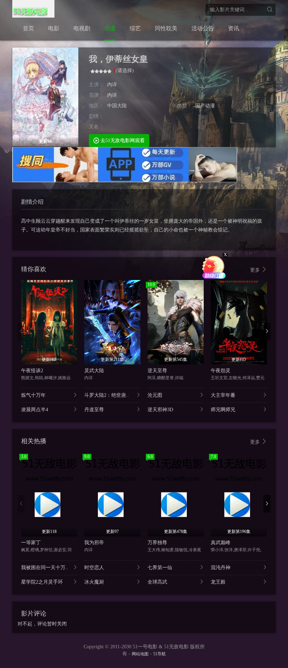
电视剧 (81, 28)
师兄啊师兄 (223, 409)
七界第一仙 (160, 567)
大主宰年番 (223, 395)
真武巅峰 (220, 542)
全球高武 (157, 582)
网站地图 (140, 653)
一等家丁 (31, 542)
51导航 (159, 653)
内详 (112, 84)
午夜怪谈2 (32, 370)
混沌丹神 (220, 567)
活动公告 (202, 28)
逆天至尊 (157, 370)
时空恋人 (94, 567)
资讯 (233, 28)
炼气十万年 (33, 395)
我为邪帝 (94, 542)
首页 (28, 28)
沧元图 (155, 395)
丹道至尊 (94, 409)
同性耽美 (166, 28)
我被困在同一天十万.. (44, 567)
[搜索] (269, 10)
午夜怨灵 (220, 370)
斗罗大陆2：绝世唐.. (106, 395)
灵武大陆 (94, 370)
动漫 (110, 28)
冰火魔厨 (94, 582)
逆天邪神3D (160, 409)
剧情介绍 (32, 202)
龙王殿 (218, 582)
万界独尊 (157, 542)
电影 (53, 28)
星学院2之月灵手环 (42, 582)
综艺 (135, 28)
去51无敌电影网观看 (122, 140)
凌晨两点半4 (34, 409)
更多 (255, 270)
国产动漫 (205, 105)
